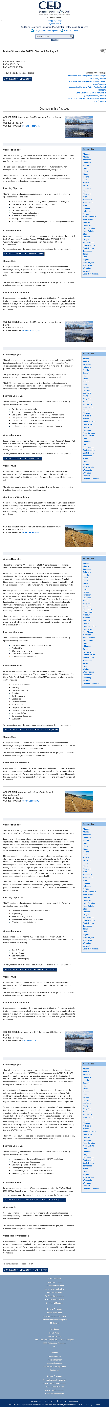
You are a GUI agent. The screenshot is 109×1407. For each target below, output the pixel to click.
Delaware (87, 163)
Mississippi (88, 202)
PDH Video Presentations (54, 1296)
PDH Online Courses (54, 1282)
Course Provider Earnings (54, 1390)
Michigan (87, 197)
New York (87, 225)
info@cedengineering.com (46, 31)
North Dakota (88, 231)
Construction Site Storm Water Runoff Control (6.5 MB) (30, 969)
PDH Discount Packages (54, 1286)
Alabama (86, 154)
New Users (54, 1329)
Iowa (85, 180)
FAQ (54, 1347)
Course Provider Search (54, 1394)
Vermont (86, 271)
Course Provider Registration (54, 1380)
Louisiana (87, 188)
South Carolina (89, 245)
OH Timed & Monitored (54, 1303)
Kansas (86, 182)
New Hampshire (89, 217)
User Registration (54, 1336)
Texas (85, 254)
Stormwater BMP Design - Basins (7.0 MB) (22, 458)
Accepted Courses (54, 1363)
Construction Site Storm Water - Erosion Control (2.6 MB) (31, 730)
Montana (86, 208)
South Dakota (88, 248)
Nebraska (87, 211)
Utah (85, 257)
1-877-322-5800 (71, 31)
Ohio (85, 234)
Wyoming (87, 268)
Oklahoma (87, 237)
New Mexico (88, 222)
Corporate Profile (54, 1356)
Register (57, 23)
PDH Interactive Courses (54, 1300)
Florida (86, 165)
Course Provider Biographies (54, 1367)
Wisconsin (87, 265)
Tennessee (87, 251)
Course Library (54, 1279)
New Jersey (88, 220)
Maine (85, 191)
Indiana (86, 177)
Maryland (87, 194)
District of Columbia (91, 274)
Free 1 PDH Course (54, 1313)
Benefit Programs (54, 1309)
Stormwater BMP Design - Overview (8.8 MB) (24, 254)
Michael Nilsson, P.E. (31, 126)
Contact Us (54, 1370)
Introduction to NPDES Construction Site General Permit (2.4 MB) (34, 1200)
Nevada (86, 214)
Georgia (86, 168)
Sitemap (62, 1401)
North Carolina (89, 228)
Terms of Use (50, 1401)
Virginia (86, 260)
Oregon (86, 240)
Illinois (85, 174)
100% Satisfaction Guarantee (54, 1343)
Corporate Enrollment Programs (54, 1320)
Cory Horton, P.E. (29, 1040)
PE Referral (54, 1323)
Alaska (86, 157)
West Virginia (88, 262)
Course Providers (54, 1376)
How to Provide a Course (54, 1387)
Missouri (86, 205)
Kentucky (87, 185)
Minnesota (87, 200)
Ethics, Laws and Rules (54, 1289)
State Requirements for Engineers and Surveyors (54, 1340)
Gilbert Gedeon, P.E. (30, 532)
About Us (54, 1353)
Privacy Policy (36, 1401)
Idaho (85, 171)
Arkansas (87, 160)
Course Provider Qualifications (54, 1383)
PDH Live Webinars (54, 1293)
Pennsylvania (88, 242)
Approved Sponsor (55, 1360)
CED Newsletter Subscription (54, 1316)
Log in (50, 23)
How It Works (54, 1333)
